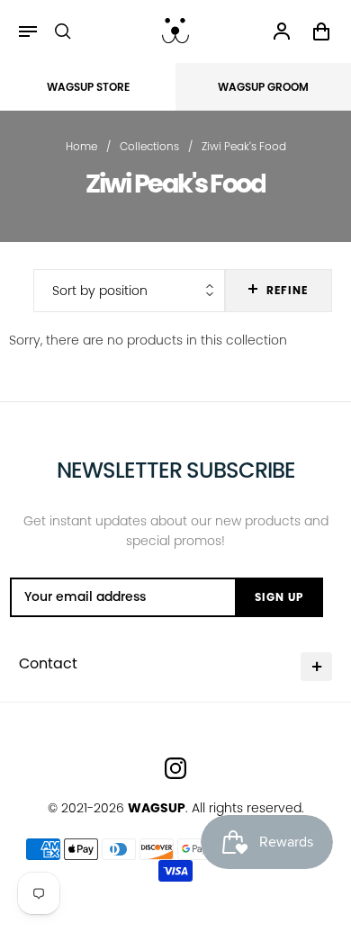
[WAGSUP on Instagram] (175, 768)
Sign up (279, 597)
